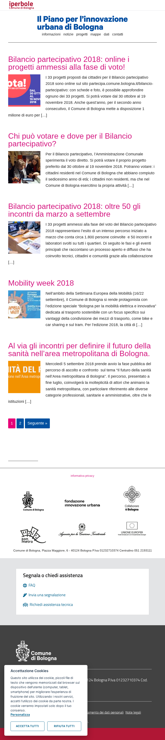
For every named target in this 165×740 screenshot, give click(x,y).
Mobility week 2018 (41, 283)
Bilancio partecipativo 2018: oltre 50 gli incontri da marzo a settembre (74, 210)
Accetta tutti (27, 726)
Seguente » (37, 423)
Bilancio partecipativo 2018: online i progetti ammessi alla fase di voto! (68, 63)
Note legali (133, 712)
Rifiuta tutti (64, 726)
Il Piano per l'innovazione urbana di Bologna (82, 23)
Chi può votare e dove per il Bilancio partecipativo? (70, 140)
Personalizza (20, 714)
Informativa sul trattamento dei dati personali (91, 712)
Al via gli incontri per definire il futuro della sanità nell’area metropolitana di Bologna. (80, 349)
